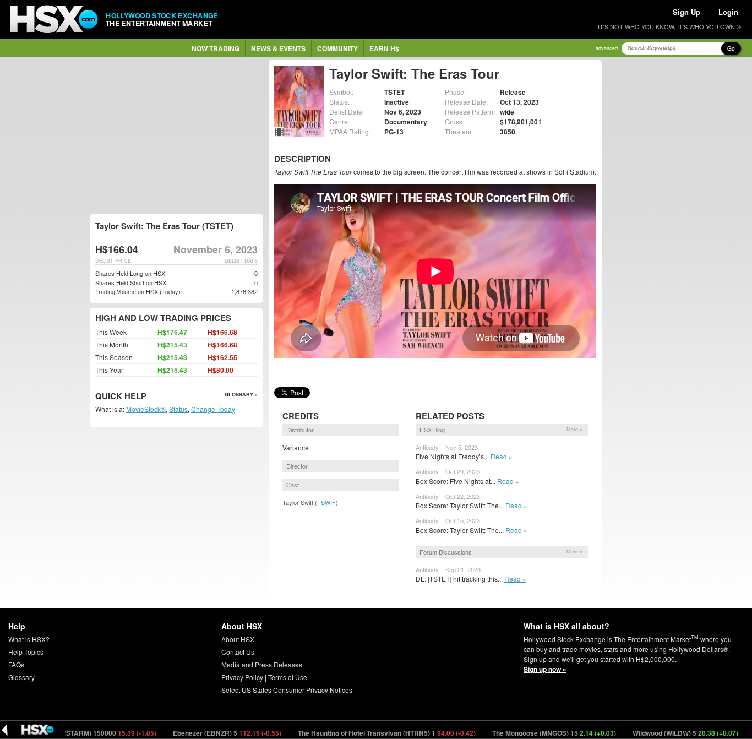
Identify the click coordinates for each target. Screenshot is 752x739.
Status (178, 409)
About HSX (237, 639)
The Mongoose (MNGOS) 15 (535, 733)
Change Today (213, 409)
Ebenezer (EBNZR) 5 (208, 733)
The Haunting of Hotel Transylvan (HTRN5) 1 (367, 733)
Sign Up (686, 12)
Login (728, 12)
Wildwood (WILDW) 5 (666, 733)
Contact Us (237, 651)
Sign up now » (545, 669)
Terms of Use (287, 677)
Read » (502, 456)
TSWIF (326, 502)
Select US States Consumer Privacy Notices (286, 689)
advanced (607, 48)
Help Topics (25, 651)
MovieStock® (146, 409)
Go (731, 48)
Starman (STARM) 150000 (76, 733)
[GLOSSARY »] (147, 397)
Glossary (21, 677)
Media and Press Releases (261, 664)
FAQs (16, 664)
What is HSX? (29, 639)
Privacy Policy (242, 677)
